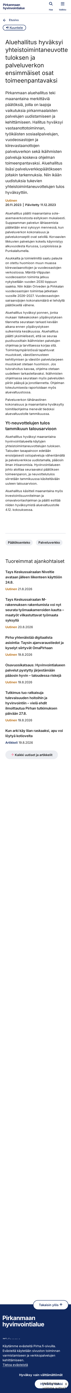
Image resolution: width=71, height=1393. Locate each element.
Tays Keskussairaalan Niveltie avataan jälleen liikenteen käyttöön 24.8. (33, 577)
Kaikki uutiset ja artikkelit (33, 755)
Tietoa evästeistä (15, 1365)
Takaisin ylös (49, 1305)
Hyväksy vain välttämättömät (41, 1375)
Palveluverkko (49, 542)
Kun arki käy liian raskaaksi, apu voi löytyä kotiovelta (34, 733)
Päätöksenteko (19, 542)
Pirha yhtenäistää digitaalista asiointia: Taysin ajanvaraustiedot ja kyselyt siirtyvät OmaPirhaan (34, 642)
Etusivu (14, 20)
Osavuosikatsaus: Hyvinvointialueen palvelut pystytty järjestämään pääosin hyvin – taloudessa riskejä (35, 670)
